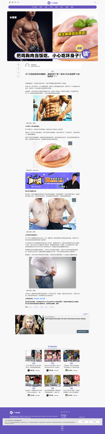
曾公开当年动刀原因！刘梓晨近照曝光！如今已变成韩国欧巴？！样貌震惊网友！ (71, 391)
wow (62, 430)
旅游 (46, 7)
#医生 (30, 307)
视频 (67, 7)
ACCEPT (94, 421)
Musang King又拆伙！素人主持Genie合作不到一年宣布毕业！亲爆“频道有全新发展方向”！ (52, 366)
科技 (51, 7)
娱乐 (61, 7)
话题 (41, 7)
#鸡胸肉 (51, 307)
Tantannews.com (14, 416)
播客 (72, 7)
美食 (56, 7)
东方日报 (36, 298)
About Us (82, 417)
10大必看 (34, 7)
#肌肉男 (36, 307)
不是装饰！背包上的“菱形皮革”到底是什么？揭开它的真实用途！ (71, 366)
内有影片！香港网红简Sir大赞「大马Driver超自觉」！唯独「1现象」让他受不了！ (33, 391)
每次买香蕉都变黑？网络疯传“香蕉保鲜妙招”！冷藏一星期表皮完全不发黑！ (52, 391)
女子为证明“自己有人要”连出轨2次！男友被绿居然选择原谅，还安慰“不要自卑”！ (33, 366)
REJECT (83, 421)
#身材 (46, 307)
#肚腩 (41, 307)
